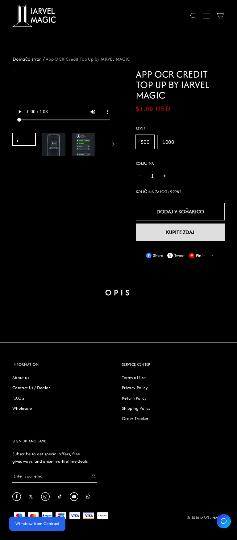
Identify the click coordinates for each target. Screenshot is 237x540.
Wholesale (22, 408)
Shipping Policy (136, 408)
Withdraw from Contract (37, 523)
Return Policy (134, 398)
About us (20, 377)
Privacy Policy (135, 388)
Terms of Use (134, 377)
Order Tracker (135, 418)
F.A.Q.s (18, 398)
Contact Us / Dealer (31, 388)
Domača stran (27, 59)
